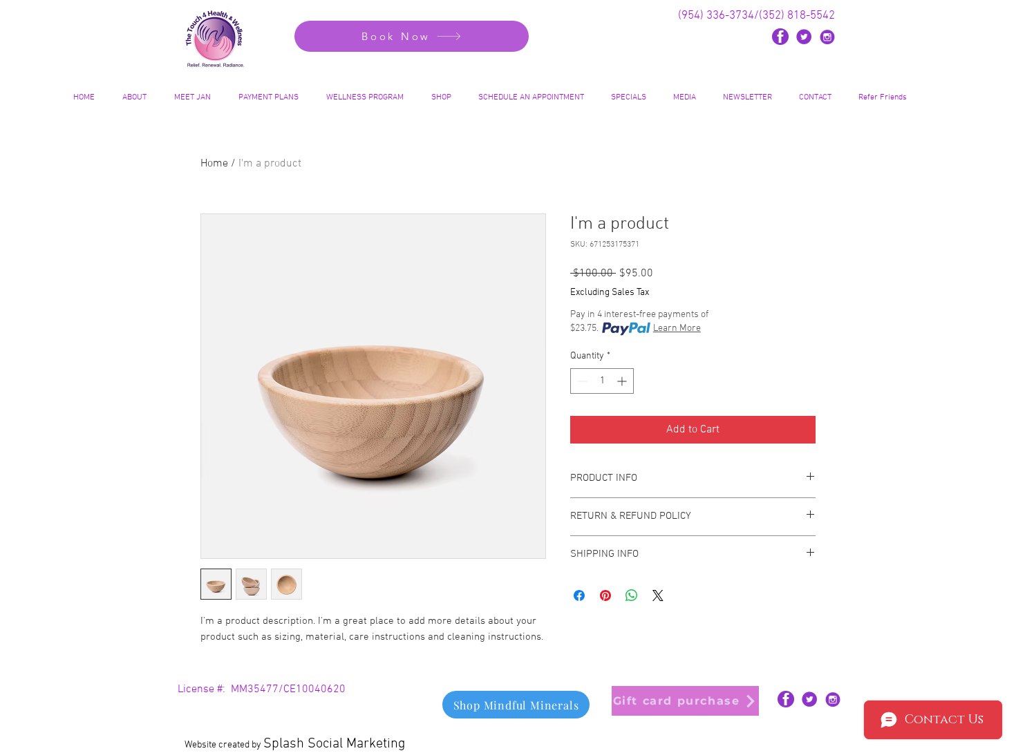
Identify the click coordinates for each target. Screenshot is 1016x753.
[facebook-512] (780, 36)
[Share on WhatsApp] (631, 595)
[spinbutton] (602, 381)
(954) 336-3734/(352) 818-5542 (756, 16)
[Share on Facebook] (579, 595)
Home (214, 164)
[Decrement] (581, 381)
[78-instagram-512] (827, 36)
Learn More (677, 328)
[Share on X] (658, 595)
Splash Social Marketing (334, 744)
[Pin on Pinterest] (605, 595)
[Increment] (623, 381)
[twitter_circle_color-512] (804, 36)
